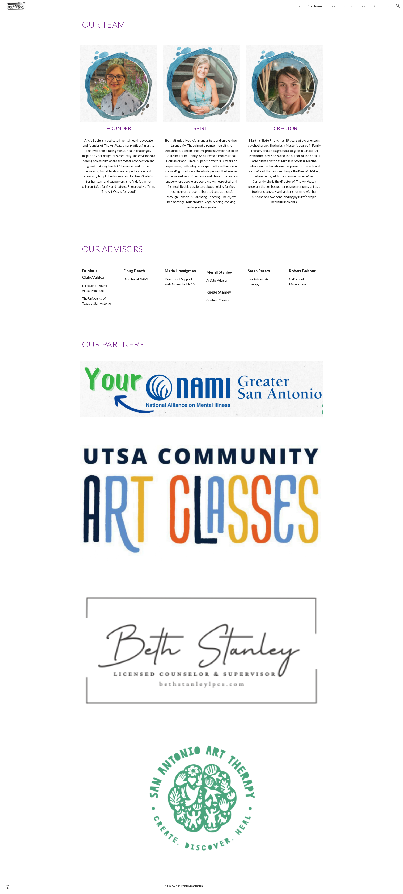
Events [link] (347, 6)
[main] (201, 26)
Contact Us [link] (382, 6)
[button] (398, 6)
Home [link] (296, 6)
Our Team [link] (314, 6)
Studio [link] (332, 6)
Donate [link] (363, 6)
